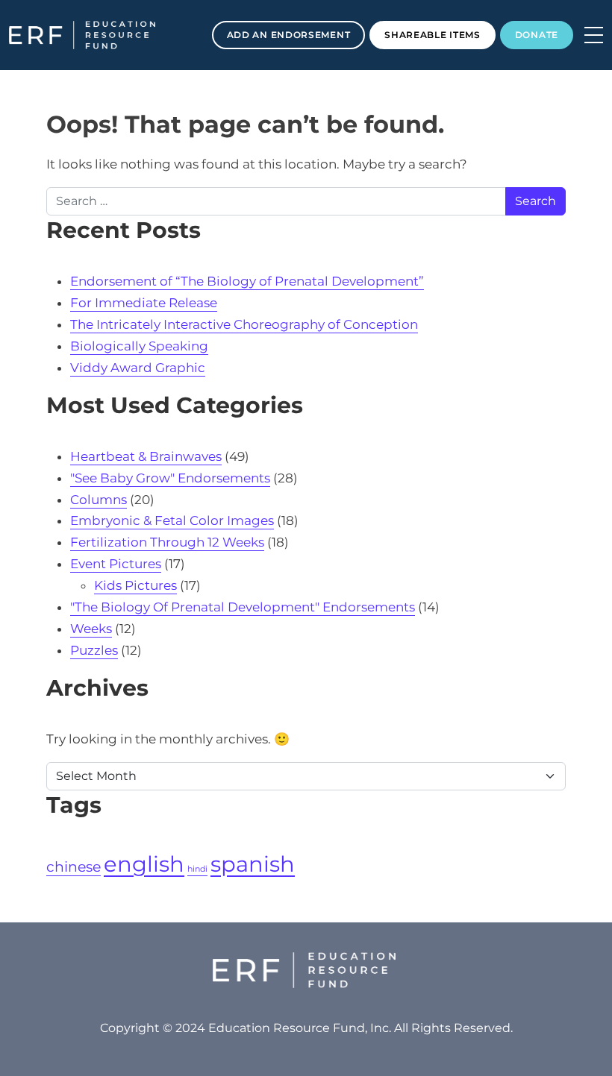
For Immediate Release (143, 302)
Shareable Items (432, 34)
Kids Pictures (135, 585)
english (144, 864)
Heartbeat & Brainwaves (146, 456)
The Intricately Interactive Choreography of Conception (244, 324)
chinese (73, 866)
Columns (98, 499)
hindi (197, 869)
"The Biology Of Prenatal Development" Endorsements (242, 607)
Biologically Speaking (139, 346)
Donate (536, 34)
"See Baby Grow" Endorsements (170, 478)
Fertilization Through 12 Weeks (167, 542)
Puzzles (94, 650)
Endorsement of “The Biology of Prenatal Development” (247, 281)
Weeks (91, 628)
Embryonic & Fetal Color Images (172, 520)
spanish (252, 864)
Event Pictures (115, 563)
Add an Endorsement (289, 34)
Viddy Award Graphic (137, 367)
